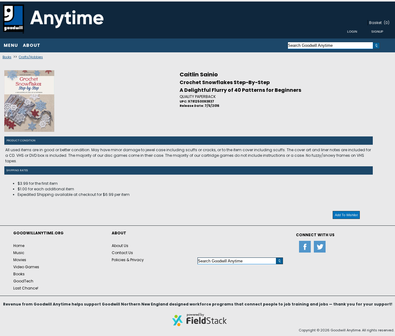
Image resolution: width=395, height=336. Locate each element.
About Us (120, 245)
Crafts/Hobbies (31, 57)
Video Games (26, 266)
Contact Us (122, 252)
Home (18, 245)
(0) (386, 22)
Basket (375, 22)
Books (6, 57)
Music (18, 252)
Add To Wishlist (346, 215)
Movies (19, 259)
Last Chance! (25, 288)
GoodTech (23, 281)
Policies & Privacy (128, 259)
